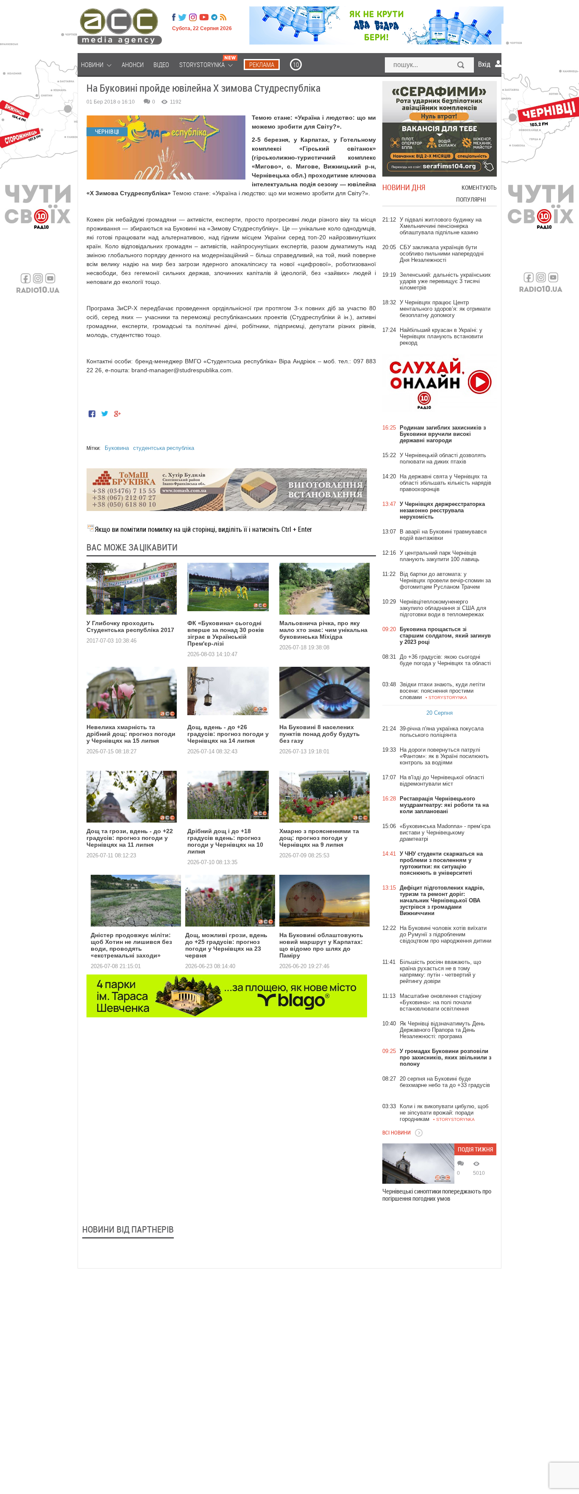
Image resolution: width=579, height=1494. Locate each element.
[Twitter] (182, 17)
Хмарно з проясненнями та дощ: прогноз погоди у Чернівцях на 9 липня (319, 838)
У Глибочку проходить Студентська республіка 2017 (130, 626)
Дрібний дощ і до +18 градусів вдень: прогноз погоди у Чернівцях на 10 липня (225, 841)
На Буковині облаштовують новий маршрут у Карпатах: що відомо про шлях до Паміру (321, 945)
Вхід (484, 64)
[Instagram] (193, 17)
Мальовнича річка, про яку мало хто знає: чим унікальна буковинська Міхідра (323, 630)
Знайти (461, 66)
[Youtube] (204, 17)
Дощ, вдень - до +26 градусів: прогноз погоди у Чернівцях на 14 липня (228, 734)
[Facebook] (173, 17)
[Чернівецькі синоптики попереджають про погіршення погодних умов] (418, 1163)
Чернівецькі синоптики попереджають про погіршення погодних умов (436, 1195)
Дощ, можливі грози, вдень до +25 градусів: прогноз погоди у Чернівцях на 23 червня (226, 945)
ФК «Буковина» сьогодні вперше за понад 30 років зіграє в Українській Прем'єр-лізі (225, 633)
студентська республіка (163, 448)
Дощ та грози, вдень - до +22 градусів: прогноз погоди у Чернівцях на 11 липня (129, 838)
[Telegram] (214, 17)
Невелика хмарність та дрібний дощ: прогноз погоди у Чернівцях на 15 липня (130, 734)
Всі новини (396, 1132)
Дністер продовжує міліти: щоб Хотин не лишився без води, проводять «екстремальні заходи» (131, 945)
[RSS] (223, 17)
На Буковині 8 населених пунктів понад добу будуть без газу (319, 734)
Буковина (117, 448)
